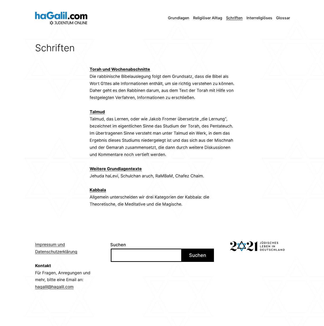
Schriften (234, 17)
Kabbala (98, 189)
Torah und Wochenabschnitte (120, 69)
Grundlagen (178, 17)
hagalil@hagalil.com (54, 286)
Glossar (283, 17)
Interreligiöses (259, 17)
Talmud (97, 111)
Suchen (118, 244)
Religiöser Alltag (207, 17)
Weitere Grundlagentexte (116, 168)
